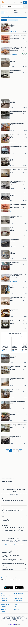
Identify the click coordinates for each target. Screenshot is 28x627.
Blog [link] (2, 593)
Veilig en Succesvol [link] (5, 595)
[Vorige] (7, 450)
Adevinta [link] (16, 606)
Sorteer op (15, 10)
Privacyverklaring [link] (18, 598)
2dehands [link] (3, 609)
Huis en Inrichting (12, 20)
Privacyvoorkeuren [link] (18, 600)
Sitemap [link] (3, 611)
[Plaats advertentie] (25, 2)
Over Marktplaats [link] (5, 604)
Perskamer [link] (3, 606)
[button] (18, 2)
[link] (2, 2)
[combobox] (12, 6)
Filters (4, 20)
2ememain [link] (16, 609)
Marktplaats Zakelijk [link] (18, 593)
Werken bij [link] (16, 604)
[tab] (2, 12)
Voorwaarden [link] (4, 598)
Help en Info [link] (17, 595)
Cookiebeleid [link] (4, 600)
